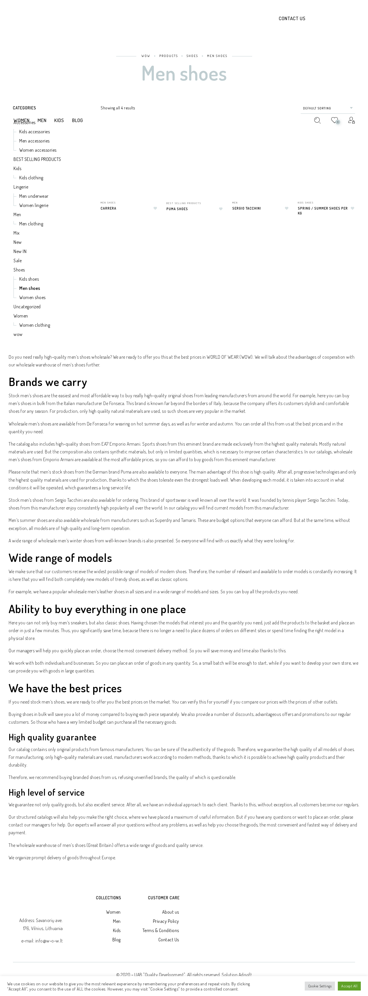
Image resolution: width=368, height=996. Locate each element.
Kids (117, 930)
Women (21, 316)
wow (18, 334)
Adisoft (245, 975)
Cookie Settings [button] (320, 986)
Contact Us (292, 18)
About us (170, 912)
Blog (116, 939)
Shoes (19, 270)
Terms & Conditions (161, 930)
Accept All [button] (349, 986)
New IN (20, 251)
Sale (18, 260)
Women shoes (32, 297)
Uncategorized (27, 306)
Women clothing (34, 325)
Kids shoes (29, 279)
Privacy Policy (166, 921)
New (18, 242)
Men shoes (29, 288)
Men (117, 921)
